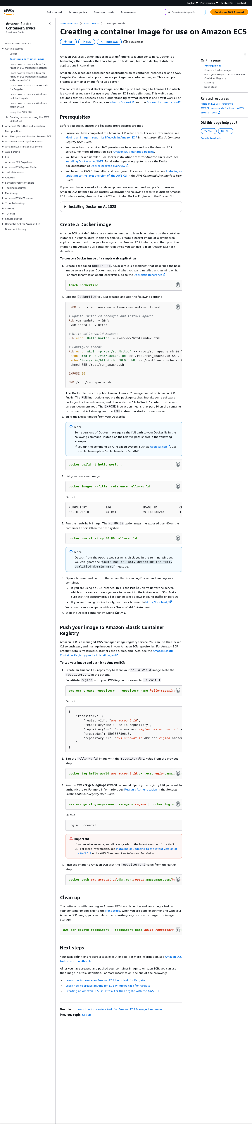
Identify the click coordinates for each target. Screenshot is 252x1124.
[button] (90, 206)
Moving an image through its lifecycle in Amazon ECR (101, 137)
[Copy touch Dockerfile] (178, 284)
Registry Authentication (140, 789)
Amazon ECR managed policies (133, 151)
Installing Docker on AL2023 (84, 161)
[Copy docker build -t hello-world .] (178, 464)
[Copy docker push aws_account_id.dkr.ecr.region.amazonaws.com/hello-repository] (178, 879)
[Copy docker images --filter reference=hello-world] (178, 486)
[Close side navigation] (49, 24)
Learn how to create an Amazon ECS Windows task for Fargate (107, 985)
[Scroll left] (44, 12)
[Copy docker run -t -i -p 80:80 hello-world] (178, 538)
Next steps (112, 910)
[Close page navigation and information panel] (245, 54)
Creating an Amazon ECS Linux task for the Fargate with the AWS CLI (112, 991)
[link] (115, 23)
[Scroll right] (139, 12)
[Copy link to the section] (57, 117)
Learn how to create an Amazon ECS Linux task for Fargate (105, 980)
